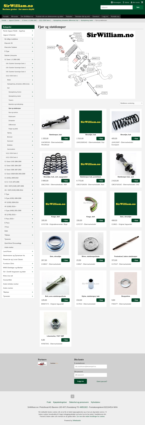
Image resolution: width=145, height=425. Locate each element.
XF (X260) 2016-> (10, 206)
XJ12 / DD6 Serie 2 (12, 153)
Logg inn (105, 16)
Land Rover (7, 251)
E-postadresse (79, 363)
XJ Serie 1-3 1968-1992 (12, 59)
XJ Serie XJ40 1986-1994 (13, 161)
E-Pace (7, 223)
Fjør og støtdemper (15, 108)
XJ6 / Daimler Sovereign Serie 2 (16, 67)
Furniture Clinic (8, 263)
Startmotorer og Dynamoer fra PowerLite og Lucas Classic (14, 257)
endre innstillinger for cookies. (95, 416)
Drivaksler (12, 120)
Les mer (79, 416)
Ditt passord (78, 371)
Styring (9, 133)
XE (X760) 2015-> (10, 215)
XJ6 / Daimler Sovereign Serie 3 (16, 72)
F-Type (7, 194)
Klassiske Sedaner (11, 47)
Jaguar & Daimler (9, 35)
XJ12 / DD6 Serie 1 (12, 76)
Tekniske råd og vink (82, 16)
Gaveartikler (7, 280)
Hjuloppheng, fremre (15, 92)
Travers (11, 100)
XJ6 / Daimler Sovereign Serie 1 (16, 63)
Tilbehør (7, 235)
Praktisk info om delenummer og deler (49, 16)
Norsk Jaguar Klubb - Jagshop (14, 31)
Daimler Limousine (11, 55)
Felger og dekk (13, 129)
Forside (5, 16)
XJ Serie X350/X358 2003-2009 (15, 174)
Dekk (6, 231)
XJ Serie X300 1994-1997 (13, 165)
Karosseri (10, 141)
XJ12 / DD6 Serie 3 (12, 157)
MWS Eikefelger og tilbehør (13, 268)
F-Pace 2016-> (9, 219)
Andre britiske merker (11, 284)
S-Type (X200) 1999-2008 (13, 198)
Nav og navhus (13, 112)
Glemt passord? (102, 381)
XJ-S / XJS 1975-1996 (12, 182)
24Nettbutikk (76, 420)
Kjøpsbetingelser (60, 402)
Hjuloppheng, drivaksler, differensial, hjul (18, 86)
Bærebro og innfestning (16, 104)
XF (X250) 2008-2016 (11, 202)
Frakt (49, 402)
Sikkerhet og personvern (79, 402)
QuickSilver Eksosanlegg (13, 243)
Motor (9, 80)
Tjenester (8, 239)
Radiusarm (12, 116)
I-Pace (7, 227)
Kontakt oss (115, 16)
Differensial (12, 125)
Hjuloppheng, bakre (15, 96)
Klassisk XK (9, 43)
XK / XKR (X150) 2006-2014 (14, 190)
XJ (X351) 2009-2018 (11, 178)
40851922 (84, 407)
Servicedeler (11, 149)
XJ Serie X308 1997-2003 (13, 170)
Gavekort (96, 16)
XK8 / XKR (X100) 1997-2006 (14, 186)
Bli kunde (14, 16)
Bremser (9, 137)
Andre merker (9, 247)
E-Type (7, 51)
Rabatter (69, 16)
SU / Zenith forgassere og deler (14, 272)
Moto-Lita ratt (8, 276)
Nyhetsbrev (95, 402)
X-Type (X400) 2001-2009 (13, 210)
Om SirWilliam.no (27, 16)
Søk (138, 7)
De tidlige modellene (11, 39)
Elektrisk (9, 145)
